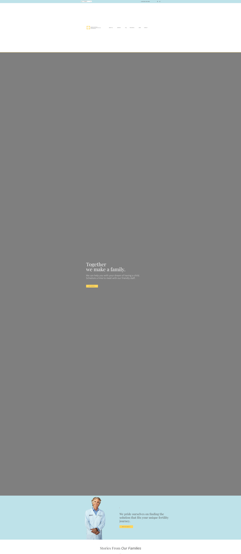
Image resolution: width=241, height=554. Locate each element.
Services (119, 27)
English (85, 1)
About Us (111, 27)
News (140, 27)
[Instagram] (157, 1)
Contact (145, 27)
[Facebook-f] (159, 1)
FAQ (126, 27)
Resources (132, 27)
